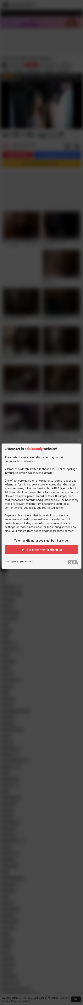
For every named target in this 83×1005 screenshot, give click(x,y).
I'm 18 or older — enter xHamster (41, 549)
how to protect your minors (19, 561)
